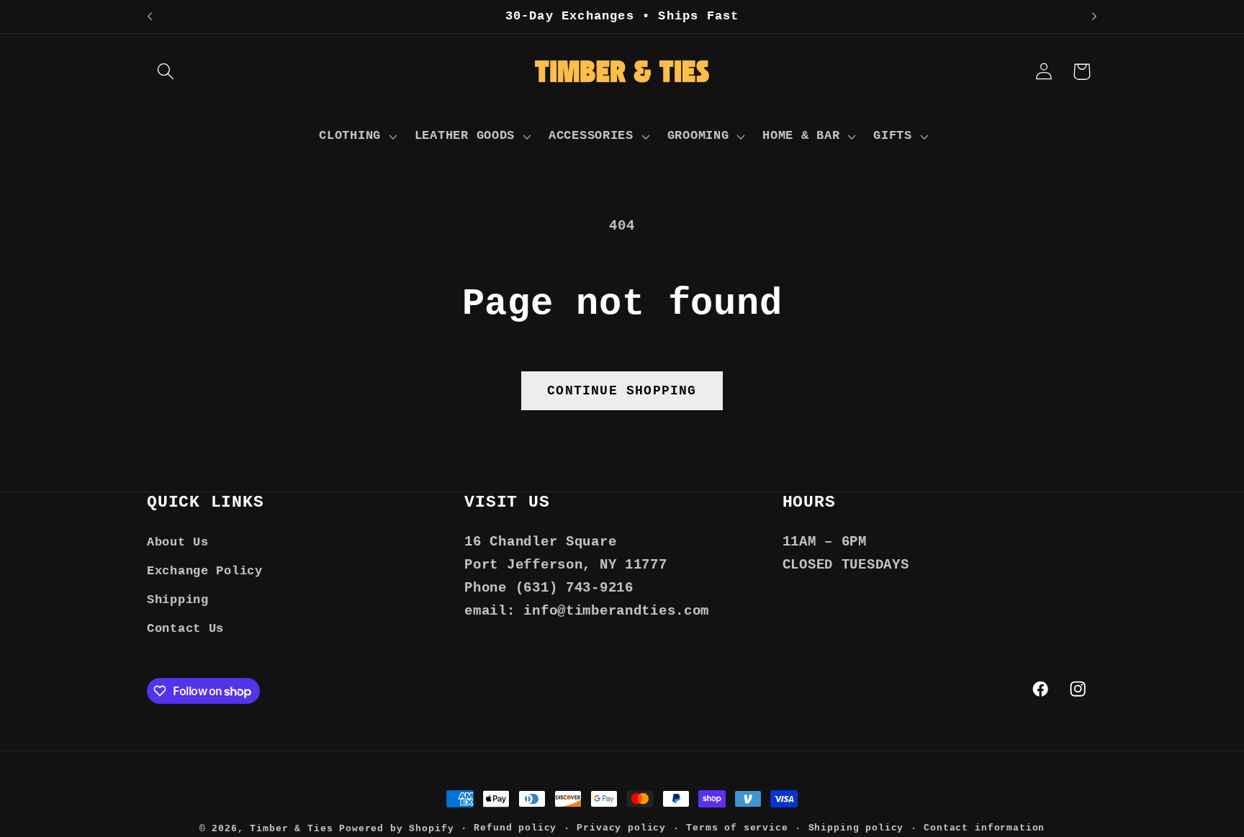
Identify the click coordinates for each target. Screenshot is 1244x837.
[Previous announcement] (150, 16)
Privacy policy (621, 828)
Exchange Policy (205, 571)
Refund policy (515, 828)
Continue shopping (621, 391)
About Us (178, 542)
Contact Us (185, 628)
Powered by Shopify (396, 828)
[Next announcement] (1094, 16)
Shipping (178, 600)
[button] (166, 72)
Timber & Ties (291, 828)
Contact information (984, 828)
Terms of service (737, 828)
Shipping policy (856, 828)
